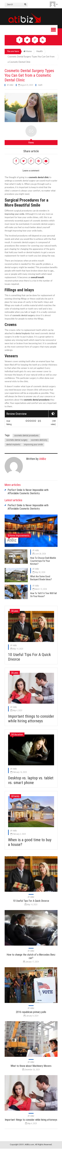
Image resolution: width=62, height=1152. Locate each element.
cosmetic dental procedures (26, 435)
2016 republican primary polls (31, 1012)
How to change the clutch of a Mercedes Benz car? (31, 956)
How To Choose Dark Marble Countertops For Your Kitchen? (43, 561)
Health (40, 85)
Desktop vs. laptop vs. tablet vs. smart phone (30, 780)
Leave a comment (31, 170)
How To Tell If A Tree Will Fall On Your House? (43, 595)
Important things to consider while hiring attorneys (31, 718)
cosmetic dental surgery (16, 440)
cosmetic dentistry (39, 440)
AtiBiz (11, 85)
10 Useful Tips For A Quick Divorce (31, 900)
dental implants (13, 444)
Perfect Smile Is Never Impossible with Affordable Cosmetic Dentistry (28, 491)
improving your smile (33, 444)
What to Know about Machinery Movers (31, 1065)
